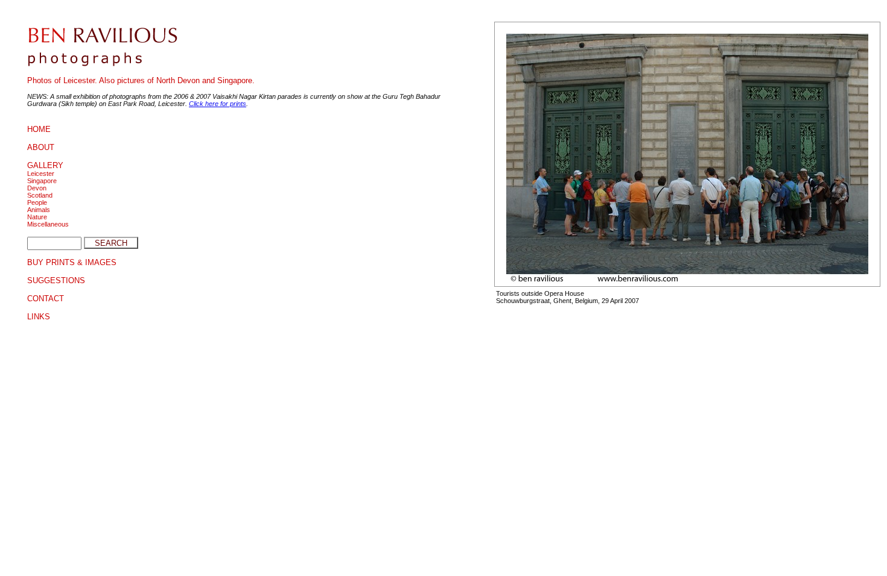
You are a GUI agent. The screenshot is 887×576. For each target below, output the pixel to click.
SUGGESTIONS (56, 280)
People (37, 202)
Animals (38, 209)
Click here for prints (217, 103)
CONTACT (45, 298)
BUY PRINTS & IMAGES (71, 262)
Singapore (42, 180)
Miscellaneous (48, 224)
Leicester (40, 173)
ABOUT (40, 147)
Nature (37, 217)
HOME (39, 129)
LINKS (38, 316)
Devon (36, 188)
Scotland (39, 195)
